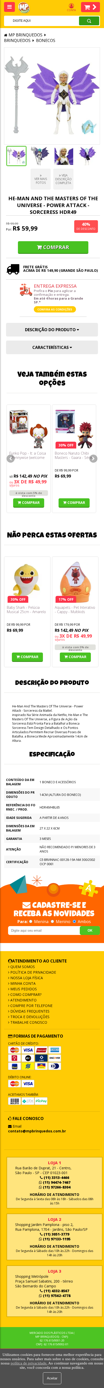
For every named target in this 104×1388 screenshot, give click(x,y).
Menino (63, 921)
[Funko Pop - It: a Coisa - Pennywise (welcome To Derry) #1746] (28, 429)
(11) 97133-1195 (56, 1239)
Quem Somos (22, 966)
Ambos (84, 921)
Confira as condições (54, 309)
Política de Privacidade (32, 972)
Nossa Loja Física (26, 977)
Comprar (56, 247)
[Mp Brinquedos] (26, 8)
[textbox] (35, 20)
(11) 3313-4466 (56, 1177)
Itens (90, 7)
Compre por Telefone (31, 1005)
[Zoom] (16, 156)
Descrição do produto (51, 329)
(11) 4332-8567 (56, 1290)
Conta (71, 10)
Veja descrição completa (63, 179)
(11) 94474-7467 (56, 1182)
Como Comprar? (25, 994)
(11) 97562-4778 (56, 1295)
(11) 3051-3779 (56, 1234)
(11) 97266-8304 (56, 1187)
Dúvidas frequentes (29, 1011)
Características (51, 347)
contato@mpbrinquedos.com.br (37, 1131)
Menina (41, 921)
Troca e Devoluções (29, 1016)
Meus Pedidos (23, 989)
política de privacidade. (29, 1363)
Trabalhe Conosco (28, 1022)
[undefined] (52, 96)
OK (90, 930)
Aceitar (52, 1378)
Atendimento (23, 1000)
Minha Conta (22, 983)
